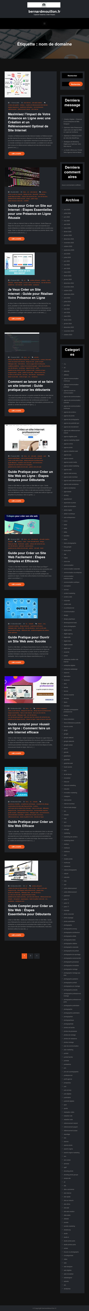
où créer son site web (14, 895)
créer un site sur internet (15, 194)
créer (48, 280)
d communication (69, 611)
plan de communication (71, 1046)
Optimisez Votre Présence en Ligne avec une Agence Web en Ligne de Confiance (73, 129)
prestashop (67, 1064)
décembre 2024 (69, 283)
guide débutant (12, 462)
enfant (66, 656)
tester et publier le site (26, 817)
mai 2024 (67, 309)
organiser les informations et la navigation (20, 465)
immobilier (67, 778)
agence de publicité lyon (71, 423)
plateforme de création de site (16, 198)
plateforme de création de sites (17, 897)
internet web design (70, 807)
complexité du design (42, 804)
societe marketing (69, 1226)
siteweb (40, 456)
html (65, 771)
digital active (68, 630)
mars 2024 (67, 316)
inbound (66, 782)
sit (28, 192)
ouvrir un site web (41, 628)
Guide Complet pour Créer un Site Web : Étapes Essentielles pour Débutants (30, 910)
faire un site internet (26, 713)
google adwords (69, 741)
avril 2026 (67, 224)
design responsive (13, 107)
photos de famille (69, 1027)
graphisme (67, 756)
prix (65, 1068)
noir (65, 884)
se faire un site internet (14, 374)
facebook (67, 680)
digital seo (67, 648)
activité (36, 357)
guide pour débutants (14, 892)
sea (65, 1138)
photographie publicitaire (72, 1013)
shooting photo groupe (71, 1175)
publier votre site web (35, 467)
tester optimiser (12, 632)
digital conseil (68, 645)
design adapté (18, 282)
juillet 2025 (67, 257)
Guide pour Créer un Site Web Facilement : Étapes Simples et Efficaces (27, 557)
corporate (67, 600)
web (45, 456)
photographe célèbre (70, 943)
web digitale (68, 1270)
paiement (67, 896)
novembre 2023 (69, 331)
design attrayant (24, 626)
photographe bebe (70, 940)
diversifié (35, 194)
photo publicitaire (69, 921)
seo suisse (67, 1160)
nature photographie (70, 870)
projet (28, 198)
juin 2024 (67, 305)
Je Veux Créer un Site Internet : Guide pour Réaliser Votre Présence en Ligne (30, 293)
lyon (65, 822)
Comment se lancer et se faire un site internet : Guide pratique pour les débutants (30, 385)
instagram (67, 796)
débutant (10, 282)
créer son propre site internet (16, 361)
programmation (12, 372)
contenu (44, 192)
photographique (69, 1020)
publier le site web (27, 372)
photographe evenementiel (72, 958)
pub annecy (67, 1090)
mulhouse (67, 862)
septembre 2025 (69, 250)
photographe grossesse (71, 962)
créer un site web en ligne (15, 460)
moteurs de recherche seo (29, 196)
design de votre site (26, 710)
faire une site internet (39, 713)
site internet (27, 102)
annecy (66, 495)
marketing (67, 833)
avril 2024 (67, 312)
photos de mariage (70, 1035)
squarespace (40, 374)
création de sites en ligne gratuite (17, 888)
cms (44, 624)
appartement (68, 499)
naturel (66, 873)
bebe (65, 525)
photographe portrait (70, 982)
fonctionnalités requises (41, 810)
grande (66, 752)
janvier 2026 (68, 235)
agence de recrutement (71, 427)
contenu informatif (46, 359)
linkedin (66, 815)
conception (67, 586)
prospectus (67, 1083)
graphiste (67, 759)
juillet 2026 (67, 213)
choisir (40, 624)
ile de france (68, 774)
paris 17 (66, 907)
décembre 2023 (69, 327)
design (42, 541)
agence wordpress (70, 488)
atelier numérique (69, 514)
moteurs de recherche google (28, 366)
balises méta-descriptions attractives (18, 359)
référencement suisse (70, 1130)
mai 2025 (67, 265)
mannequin (67, 826)
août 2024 (67, 298)
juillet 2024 (67, 301)
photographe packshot (71, 979)
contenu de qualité (13, 105)
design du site (27, 194)
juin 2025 (67, 261)
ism (65, 811)
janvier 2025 (68, 279)
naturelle (66, 877)
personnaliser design (14, 630)
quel (65, 1105)
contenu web (68, 597)
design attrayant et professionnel (33, 460)
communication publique (71, 582)
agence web (68, 469)
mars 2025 (67, 272)
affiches (66, 375)
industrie (66, 789)
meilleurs (67, 851)
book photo (67, 550)
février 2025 (67, 276)
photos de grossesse (70, 1031)
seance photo (68, 1145)
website (66, 1281)
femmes (66, 698)
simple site (67, 1178)
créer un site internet (14, 710)
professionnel (68, 1075)
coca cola (67, 561)
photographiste (68, 1024)
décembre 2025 (69, 239)
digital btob (67, 641)
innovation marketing (70, 793)
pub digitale (67, 1094)
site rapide (67, 1197)
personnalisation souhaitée (16, 815)
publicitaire (67, 1097)
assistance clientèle (14, 804)
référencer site (25, 630)
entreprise (42, 194)
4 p (65, 364)
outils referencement (70, 888)
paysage (66, 910)
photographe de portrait (71, 951)
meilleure (67, 848)
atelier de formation (70, 506)
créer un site (32, 888)
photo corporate (69, 914)
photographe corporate (71, 947)
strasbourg (67, 1230)
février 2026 (67, 231)
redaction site (68, 1116)
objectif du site (30, 368)
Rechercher (72, 75)
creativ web (67, 604)
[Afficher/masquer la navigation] (44, 23)
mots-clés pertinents (44, 366)
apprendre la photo (70, 503)
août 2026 (67, 209)
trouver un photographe (71, 1252)
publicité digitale (69, 1101)
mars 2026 (67, 228)
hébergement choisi (23, 812)
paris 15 (66, 903)
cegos (66, 558)
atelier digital (68, 510)
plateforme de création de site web (18, 467)
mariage (66, 829)
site (65, 1186)
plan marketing (68, 1050)
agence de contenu (70, 412)
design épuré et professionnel (42, 710)
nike (65, 881)
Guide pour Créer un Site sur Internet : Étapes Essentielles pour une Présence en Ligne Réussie (30, 211)
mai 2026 (67, 221)
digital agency (68, 634)
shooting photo (68, 1171)
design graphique (69, 619)
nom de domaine (38, 107)
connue (66, 589)
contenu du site (35, 359)
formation (67, 706)
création (22, 105)
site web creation (37, 102)
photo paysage (68, 918)
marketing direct (69, 840)
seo (65, 1156)
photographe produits (70, 990)
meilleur (66, 844)
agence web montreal (71, 477)
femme (66, 691)
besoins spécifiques (14, 458)
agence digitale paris (70, 436)
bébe (65, 532)
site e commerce (69, 1189)
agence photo (68, 447)
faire (24, 192)
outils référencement (70, 892)
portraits (66, 1060)
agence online (68, 444)
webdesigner (68, 1277)
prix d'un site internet (33, 897)
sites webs (67, 1215)
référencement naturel (24, 109)
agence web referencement (72, 480)
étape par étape (12, 544)
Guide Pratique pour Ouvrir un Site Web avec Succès (28, 639)
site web (33, 456)
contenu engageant (41, 708)
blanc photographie (70, 543)
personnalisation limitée (28, 895)
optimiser (21, 546)
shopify (10, 899)
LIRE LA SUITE (16, 154)
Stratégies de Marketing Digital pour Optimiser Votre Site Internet (72, 144)
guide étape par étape (14, 196)
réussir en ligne (30, 719)
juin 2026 (67, 217)
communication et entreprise (73, 572)
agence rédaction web (71, 451)
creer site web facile (33, 541)
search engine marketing (71, 1152)
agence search (68, 458)
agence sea (67, 455)
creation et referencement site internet (36, 105)
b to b (65, 521)
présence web (30, 370)
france (66, 715)
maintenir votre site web (24, 462)
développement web (70, 623)
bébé (65, 528)
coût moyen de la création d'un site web (19, 808)
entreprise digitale (69, 665)
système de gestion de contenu (40, 630)
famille (66, 687)
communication (68, 565)
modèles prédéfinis (13, 366)
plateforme (11, 285)
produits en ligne (40, 370)
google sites (40, 890)
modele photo (68, 859)
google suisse (68, 745)
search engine (68, 1149)
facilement (21, 544)
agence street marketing (71, 466)
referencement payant (71, 1127)
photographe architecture (72, 932)
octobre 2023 (68, 335)
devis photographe (70, 626)
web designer (68, 1266)
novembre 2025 (69, 243)
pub (65, 1086)
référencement (12, 109)
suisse (66, 1248)
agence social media (70, 462)
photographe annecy (70, 929)
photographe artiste (70, 936)
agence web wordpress (71, 484)
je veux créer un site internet (32, 282)
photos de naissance (70, 1038)
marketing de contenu (71, 837)
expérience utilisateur (26, 107)
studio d (66, 1237)
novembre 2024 (69, 287)
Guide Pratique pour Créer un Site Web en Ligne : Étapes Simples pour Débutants (30, 475)
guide (27, 544)
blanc (65, 539)
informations (21, 364)
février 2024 (67, 320)
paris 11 (66, 899)
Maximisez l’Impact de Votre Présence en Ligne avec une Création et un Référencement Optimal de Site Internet (29, 122)
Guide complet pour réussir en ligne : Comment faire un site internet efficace (29, 728)
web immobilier (68, 1274)
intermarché (67, 800)
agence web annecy (70, 473)
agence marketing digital (71, 440)
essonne (66, 673)
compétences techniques (28, 804)
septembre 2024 (69, 294)
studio (66, 1233)
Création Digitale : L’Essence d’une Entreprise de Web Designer (73, 121)
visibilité (26, 201)
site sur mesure (68, 1200)
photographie (68, 1009)
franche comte (68, 726)
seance (66, 1141)
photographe (68, 925)
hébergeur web (12, 364)
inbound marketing (70, 785)
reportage (67, 1134)
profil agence (68, 1079)
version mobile (27, 285)
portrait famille (68, 1057)
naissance (67, 866)
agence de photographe (71, 419)
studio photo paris (69, 1241)
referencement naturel (71, 1123)
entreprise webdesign (71, 669)
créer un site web (37, 808)
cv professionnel (69, 608)
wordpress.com (19, 901)
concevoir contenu (13, 626)
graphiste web (68, 763)
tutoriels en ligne (39, 817)
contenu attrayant (35, 280)
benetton (66, 536)
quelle (66, 1108)
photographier (68, 1016)
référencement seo (39, 372)
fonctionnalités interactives (25, 810)
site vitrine (67, 1204)
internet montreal (69, 804)
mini (65, 855)
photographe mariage (71, 969)
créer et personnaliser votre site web (31, 458)
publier (31, 548)
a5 (64, 367)
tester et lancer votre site (15, 201)
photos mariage (69, 1042)
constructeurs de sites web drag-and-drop (20, 806)
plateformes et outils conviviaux (34, 815)
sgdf (65, 1167)
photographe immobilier (71, 965)
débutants (46, 808)
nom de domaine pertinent (15, 717)
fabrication (67, 676)
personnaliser (29, 546)
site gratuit (17, 899)
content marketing (69, 593)
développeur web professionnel (26, 890)
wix (29, 377)
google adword (68, 737)
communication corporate (72, 569)
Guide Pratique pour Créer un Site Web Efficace (30, 823)
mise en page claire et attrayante (35, 364)
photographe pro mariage (72, 986)
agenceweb (67, 491)
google (66, 734)
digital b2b (67, 637)
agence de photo (69, 416)
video (65, 1259)
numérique (22, 368)
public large (34, 198)
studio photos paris (70, 1244)
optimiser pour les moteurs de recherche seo (37, 717)
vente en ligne (23, 377)
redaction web (68, 1119)
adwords (66, 371)
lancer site (21, 628)
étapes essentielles (13, 713)
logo (65, 818)
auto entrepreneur (69, 517)
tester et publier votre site (37, 899)
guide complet (39, 361)
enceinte (66, 652)
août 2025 (67, 254)
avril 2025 (67, 268)
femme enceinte (69, 695)
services (24, 374)
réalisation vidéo (69, 1112)
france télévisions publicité (72, 723)
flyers (65, 702)
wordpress (36, 285)
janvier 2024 (68, 323)
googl (65, 730)
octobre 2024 (68, 290)
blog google (67, 547)
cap (65, 554)
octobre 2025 (68, 246)
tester (41, 548)
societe (66, 1222)
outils (37, 368)
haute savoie (68, 767)
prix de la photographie (71, 1072)
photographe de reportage (72, 954)
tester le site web (13, 377)
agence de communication (72, 396)
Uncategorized (68, 1255)
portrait (66, 1053)
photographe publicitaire (71, 1005)
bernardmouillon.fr (44, 11)
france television (69, 719)
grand (66, 748)
